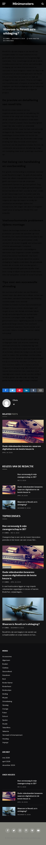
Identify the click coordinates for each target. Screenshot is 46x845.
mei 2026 (6, 758)
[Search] (42, 3)
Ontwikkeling (7, 701)
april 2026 (6, 761)
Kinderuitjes (6, 690)
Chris (7, 38)
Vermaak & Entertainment (12, 735)
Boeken (5, 664)
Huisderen (6, 675)
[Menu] (3, 3)
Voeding (5, 739)
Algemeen (7, 23)
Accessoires (7, 656)
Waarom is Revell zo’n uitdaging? (21, 624)
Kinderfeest (6, 686)
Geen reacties (34, 38)
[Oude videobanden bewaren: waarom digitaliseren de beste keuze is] (23, 431)
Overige (5, 709)
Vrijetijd (5, 742)
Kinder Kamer (7, 683)
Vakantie (5, 731)
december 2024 (8, 765)
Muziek (5, 698)
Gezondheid (7, 671)
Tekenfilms (6, 727)
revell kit (19, 126)
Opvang (5, 705)
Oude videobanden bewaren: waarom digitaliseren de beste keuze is (30, 489)
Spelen (5, 720)
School (5, 716)
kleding (5, 694)
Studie (4, 724)
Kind (4, 679)
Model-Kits (28, 210)
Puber (4, 713)
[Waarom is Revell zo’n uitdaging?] (8, 504)
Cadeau (5, 668)
